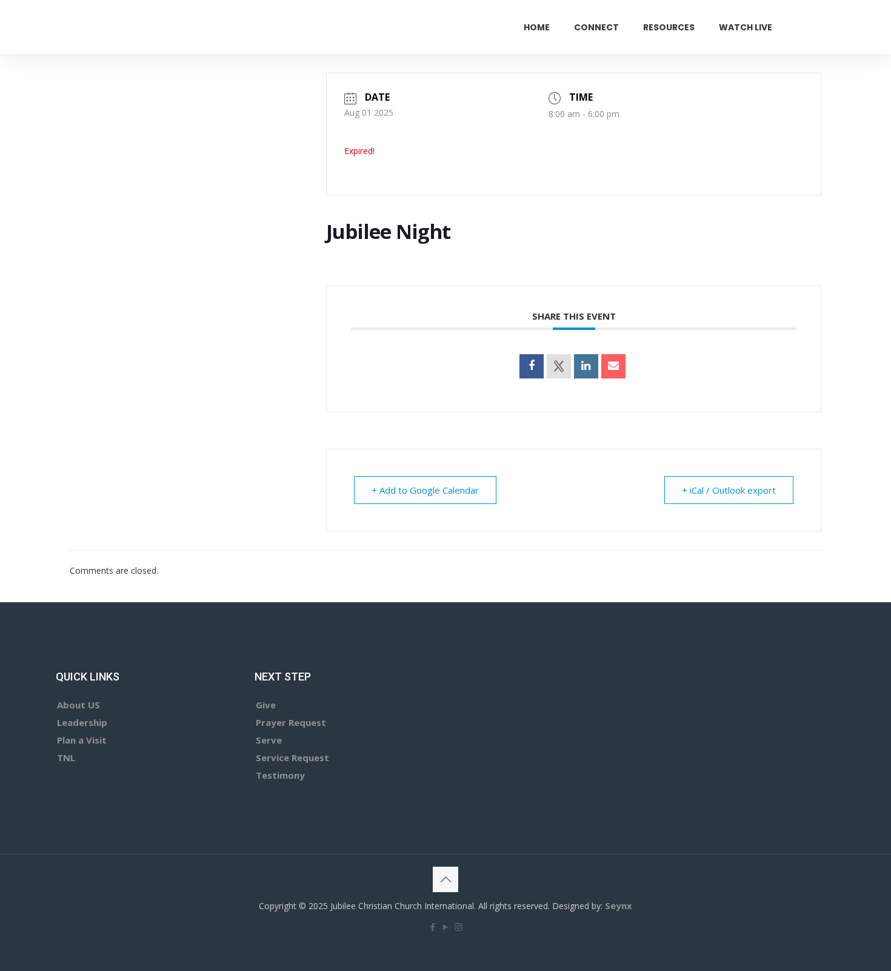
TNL (66, 757)
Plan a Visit (82, 740)
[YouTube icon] (445, 927)
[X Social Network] (559, 366)
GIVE (822, 27)
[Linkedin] (586, 366)
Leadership (82, 722)
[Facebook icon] (433, 927)
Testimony (280, 775)
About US (78, 705)
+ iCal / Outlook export (729, 490)
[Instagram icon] (458, 927)
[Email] (613, 366)
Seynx (618, 905)
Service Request (292, 757)
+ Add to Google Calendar (425, 490)
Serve (269, 740)
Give (266, 705)
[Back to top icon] (445, 879)
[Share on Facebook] (531, 366)
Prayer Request (291, 722)
